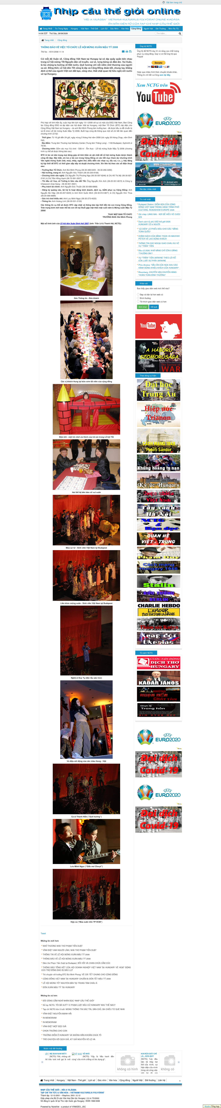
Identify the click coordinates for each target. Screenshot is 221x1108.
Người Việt (138, 1080)
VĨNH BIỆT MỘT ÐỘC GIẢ (54, 1026)
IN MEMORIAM (50, 1017)
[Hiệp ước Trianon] (158, 414)
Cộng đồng (125, 1080)
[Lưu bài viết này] (130, 51)
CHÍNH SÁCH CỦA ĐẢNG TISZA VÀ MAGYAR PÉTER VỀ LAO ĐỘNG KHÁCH (159, 237)
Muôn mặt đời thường (53, 1048)
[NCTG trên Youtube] (158, 93)
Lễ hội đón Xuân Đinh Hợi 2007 (74, 223)
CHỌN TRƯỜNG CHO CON (55, 1030)
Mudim (207, 1106)
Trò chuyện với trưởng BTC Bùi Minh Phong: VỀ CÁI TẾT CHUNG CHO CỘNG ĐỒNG (80, 974)
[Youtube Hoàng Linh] (158, 326)
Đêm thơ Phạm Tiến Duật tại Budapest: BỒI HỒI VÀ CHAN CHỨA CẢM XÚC (76, 963)
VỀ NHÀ (60, 1054)
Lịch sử (91, 1080)
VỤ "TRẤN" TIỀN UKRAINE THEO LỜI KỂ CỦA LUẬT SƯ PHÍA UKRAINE (157, 259)
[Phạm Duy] (158, 552)
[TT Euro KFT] (158, 173)
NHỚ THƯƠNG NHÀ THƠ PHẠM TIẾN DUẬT (63, 945)
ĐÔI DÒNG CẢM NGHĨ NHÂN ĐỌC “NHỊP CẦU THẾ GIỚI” (68, 1000)
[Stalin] (158, 581)
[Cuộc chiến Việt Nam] (158, 495)
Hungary (61, 1080)
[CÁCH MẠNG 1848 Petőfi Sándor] (158, 440)
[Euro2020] (158, 119)
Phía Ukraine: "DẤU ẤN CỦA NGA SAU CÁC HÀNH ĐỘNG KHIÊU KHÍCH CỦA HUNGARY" (158, 266)
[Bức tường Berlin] (158, 595)
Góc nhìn (102, 1080)
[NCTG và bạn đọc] (158, 524)
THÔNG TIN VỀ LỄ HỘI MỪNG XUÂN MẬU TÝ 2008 (66, 954)
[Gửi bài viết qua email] (123, 51)
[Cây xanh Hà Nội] (158, 510)
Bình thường (145, 298)
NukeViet (55, 1106)
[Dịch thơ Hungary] (158, 662)
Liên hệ (161, 1080)
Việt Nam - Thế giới (76, 1080)
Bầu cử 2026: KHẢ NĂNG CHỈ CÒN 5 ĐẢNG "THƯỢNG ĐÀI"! (157, 252)
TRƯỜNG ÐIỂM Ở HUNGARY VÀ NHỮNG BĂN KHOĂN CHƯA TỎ (72, 1035)
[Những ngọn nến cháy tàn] (158, 693)
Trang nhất (49, 1080)
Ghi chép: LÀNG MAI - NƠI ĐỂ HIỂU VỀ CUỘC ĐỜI (159, 215)
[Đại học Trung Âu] (158, 389)
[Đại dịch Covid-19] (158, 147)
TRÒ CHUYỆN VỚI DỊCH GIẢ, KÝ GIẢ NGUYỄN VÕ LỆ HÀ (69, 1039)
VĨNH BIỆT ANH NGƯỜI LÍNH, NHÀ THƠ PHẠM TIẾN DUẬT (69, 950)
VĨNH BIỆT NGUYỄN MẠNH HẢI (57, 1013)
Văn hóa (113, 1080)
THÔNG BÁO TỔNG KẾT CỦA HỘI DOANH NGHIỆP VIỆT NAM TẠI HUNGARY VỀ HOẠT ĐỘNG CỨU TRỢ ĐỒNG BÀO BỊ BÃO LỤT (86, 969)
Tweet (43, 933)
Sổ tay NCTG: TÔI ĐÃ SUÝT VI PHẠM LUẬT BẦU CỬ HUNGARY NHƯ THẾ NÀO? (79, 1005)
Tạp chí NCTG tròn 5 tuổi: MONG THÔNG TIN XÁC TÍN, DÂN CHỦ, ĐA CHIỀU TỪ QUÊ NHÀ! (84, 1009)
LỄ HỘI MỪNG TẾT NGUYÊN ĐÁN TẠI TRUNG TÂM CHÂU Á (70, 983)
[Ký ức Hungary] (158, 480)
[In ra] (127, 51)
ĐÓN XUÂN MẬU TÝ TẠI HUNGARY (59, 987)
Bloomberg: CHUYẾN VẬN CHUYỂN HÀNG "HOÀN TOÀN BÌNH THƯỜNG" (157, 273)
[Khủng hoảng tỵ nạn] (158, 462)
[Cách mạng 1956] (158, 567)
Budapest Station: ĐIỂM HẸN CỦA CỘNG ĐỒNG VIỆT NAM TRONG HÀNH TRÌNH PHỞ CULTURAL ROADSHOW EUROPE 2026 (158, 207)
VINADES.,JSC (79, 1106)
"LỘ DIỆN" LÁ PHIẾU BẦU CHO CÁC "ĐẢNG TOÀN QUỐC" (158, 230)
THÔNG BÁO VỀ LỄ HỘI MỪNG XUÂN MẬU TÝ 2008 (67, 958)
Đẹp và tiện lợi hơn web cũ (151, 294)
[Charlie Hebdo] (158, 609)
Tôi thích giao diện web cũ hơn (153, 301)
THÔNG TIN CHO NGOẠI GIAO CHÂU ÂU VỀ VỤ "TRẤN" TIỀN (158, 244)
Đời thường (150, 1080)
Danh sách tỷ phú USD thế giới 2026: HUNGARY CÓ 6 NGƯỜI (154, 223)
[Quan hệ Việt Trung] (158, 538)
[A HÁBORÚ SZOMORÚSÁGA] (158, 355)
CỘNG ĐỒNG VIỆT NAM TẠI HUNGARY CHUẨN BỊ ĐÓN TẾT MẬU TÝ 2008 (77, 978)
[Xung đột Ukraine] (158, 638)
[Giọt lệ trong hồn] (158, 709)
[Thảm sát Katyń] (158, 623)
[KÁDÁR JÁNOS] (158, 677)
